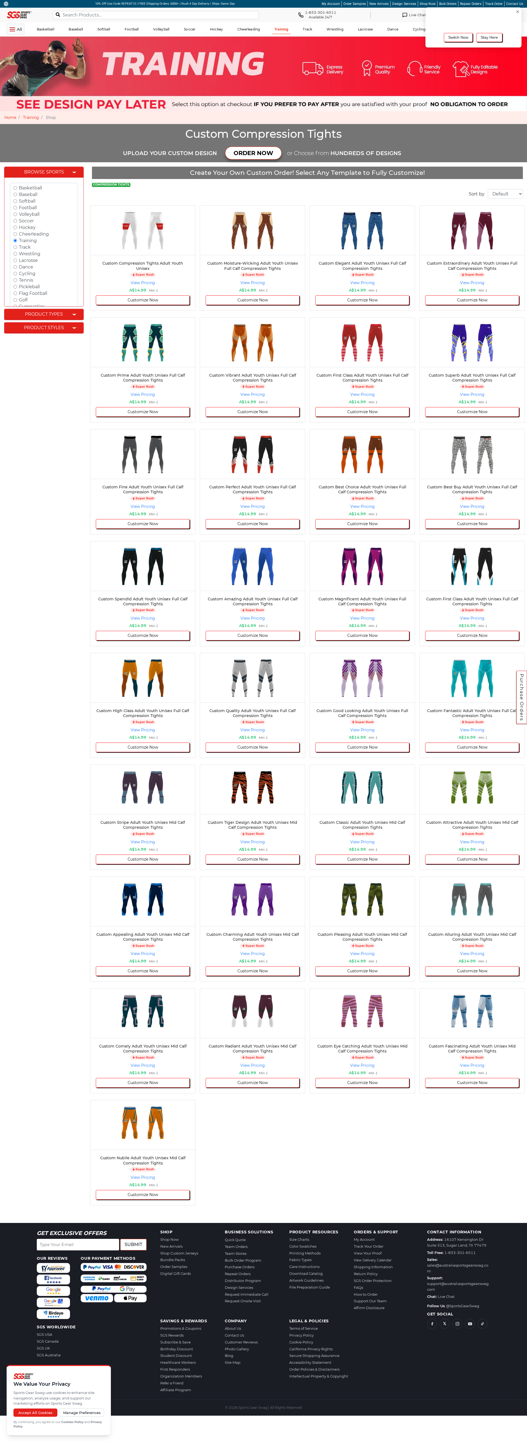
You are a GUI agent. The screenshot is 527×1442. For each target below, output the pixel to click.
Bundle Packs (172, 1260)
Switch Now (458, 37)
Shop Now (428, 4)
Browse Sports (44, 172)
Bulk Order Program (243, 1260)
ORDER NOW (253, 153)
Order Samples (354, 4)
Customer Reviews (241, 1342)
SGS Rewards (172, 1335)
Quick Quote (235, 1240)
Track (25, 247)
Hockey (27, 227)
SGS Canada (48, 1341)
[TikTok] (482, 1324)
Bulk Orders (447, 4)
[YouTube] (470, 1324)
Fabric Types (300, 1260)
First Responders (175, 1369)
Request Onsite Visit (243, 1301)
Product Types (44, 314)
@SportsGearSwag (462, 1306)
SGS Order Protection (373, 1280)
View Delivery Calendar (373, 1260)
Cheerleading (34, 234)
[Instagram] (457, 1324)
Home (10, 117)
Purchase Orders (522, 697)
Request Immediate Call (246, 1294)
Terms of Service (303, 1328)
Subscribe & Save (175, 1342)
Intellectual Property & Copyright (318, 1376)
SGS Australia (49, 1355)
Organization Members (181, 1376)
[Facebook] (432, 1324)
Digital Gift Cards (175, 1273)
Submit (133, 1244)
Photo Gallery (237, 1349)
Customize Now (143, 300)
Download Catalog (306, 1273)
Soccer (26, 220)
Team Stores (235, 1253)
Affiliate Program (175, 1390)
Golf (23, 300)
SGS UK (43, 1348)
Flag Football (33, 293)
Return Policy (366, 1274)
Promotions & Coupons (180, 1328)
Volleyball (29, 214)
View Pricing (143, 282)
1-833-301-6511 (460, 1252)
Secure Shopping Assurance (314, 1355)
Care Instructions (304, 1266)
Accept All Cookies (35, 1412)
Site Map (232, 1362)
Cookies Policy (72, 1422)
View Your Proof (368, 1253)
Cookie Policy (301, 1342)
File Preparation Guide (309, 1287)
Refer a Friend (171, 1383)
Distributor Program (243, 1280)
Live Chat (446, 1296)
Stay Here (489, 37)
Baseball (28, 194)
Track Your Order (368, 1246)
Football (28, 207)
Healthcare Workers (178, 1362)
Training (31, 117)
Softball (27, 201)
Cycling (27, 273)
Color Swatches (302, 1246)
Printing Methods (305, 1253)
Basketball (30, 188)
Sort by (476, 194)
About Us (233, 1328)
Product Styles (44, 327)
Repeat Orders (470, 4)
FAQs (358, 1287)
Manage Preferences (82, 1412)
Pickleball (29, 286)
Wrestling (29, 253)
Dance (26, 267)
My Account (331, 4)
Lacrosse (28, 260)
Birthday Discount (176, 1349)
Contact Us (514, 4)
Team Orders (236, 1246)
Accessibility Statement (310, 1362)
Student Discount (176, 1355)
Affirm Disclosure (369, 1308)
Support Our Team (370, 1301)
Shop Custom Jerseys (179, 1253)
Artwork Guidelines (306, 1280)
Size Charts (299, 1239)
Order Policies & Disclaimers (314, 1369)
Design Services (404, 4)
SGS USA (44, 1334)
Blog (229, 1355)
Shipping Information (373, 1267)
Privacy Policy (301, 1335)
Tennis (26, 280)
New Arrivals (379, 4)
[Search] (58, 14)
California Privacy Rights (311, 1349)
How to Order (366, 1294)
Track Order (494, 4)
